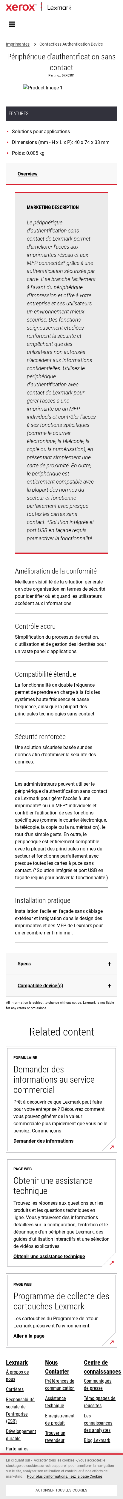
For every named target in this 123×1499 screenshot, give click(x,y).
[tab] (61, 174)
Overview (28, 174)
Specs (24, 964)
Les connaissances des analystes (98, 1423)
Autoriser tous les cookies (61, 1490)
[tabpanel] (61, 569)
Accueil (77, 7)
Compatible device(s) (40, 985)
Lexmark (17, 1362)
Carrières (15, 1389)
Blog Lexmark (97, 1440)
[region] (61, 1476)
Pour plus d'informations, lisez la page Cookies (64, 1476)
